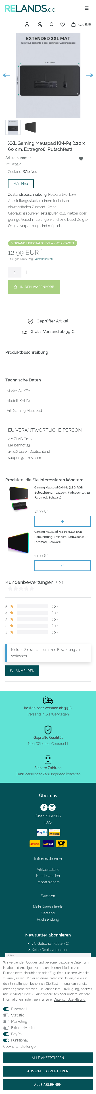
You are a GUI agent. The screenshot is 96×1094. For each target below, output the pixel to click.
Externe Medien (23, 1028)
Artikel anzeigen (62, 521)
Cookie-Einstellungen (20, 1046)
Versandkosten (44, 259)
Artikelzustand (48, 869)
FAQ (48, 822)
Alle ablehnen (48, 1084)
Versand (48, 913)
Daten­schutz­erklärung (70, 999)
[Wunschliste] (62, 25)
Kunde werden (48, 876)
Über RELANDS (48, 816)
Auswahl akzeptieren (48, 1071)
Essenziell (19, 1009)
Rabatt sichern (48, 882)
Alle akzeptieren (48, 1058)
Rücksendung (48, 919)
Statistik (17, 1015)
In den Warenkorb (37, 287)
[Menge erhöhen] (27, 272)
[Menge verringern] (35, 272)
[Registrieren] (40, 24)
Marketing (19, 1021)
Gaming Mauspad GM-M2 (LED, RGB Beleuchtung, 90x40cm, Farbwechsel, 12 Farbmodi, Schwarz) (62, 492)
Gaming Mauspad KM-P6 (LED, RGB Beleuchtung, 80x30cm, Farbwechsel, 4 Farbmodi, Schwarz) (61, 537)
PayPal (17, 1034)
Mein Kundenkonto (48, 907)
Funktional (19, 1040)
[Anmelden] (28, 24)
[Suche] (51, 25)
